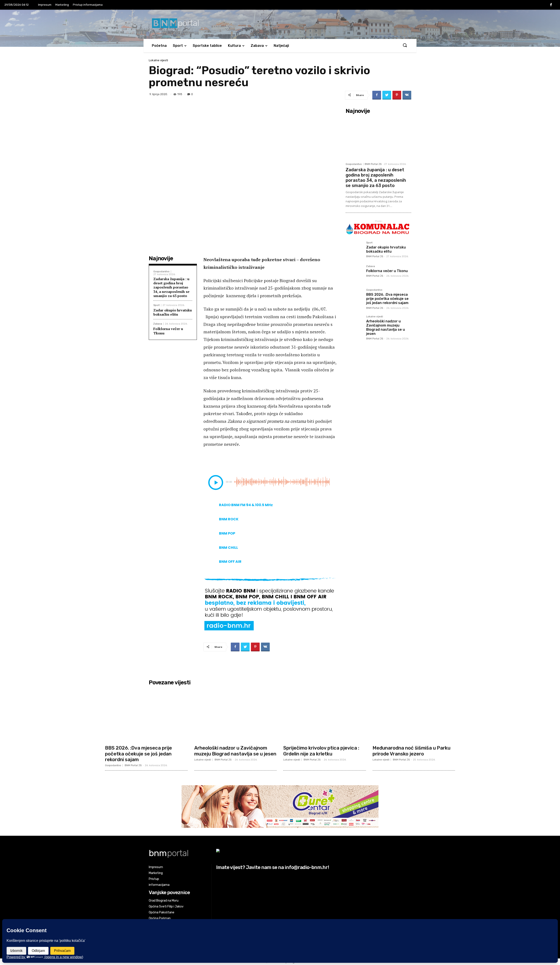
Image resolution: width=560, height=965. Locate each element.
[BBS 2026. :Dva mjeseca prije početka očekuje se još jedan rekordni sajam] (354, 297)
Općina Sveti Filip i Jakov (166, 906)
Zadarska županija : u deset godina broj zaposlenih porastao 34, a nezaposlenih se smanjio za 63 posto (171, 287)
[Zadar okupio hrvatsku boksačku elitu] (354, 250)
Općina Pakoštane (161, 912)
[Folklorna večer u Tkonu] (354, 273)
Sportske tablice (207, 46)
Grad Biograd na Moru (163, 900)
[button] (404, 45)
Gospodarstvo (161, 271)
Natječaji (281, 46)
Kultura (234, 46)
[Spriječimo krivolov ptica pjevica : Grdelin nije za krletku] (324, 715)
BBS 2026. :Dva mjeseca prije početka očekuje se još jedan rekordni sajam (387, 298)
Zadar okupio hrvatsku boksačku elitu (172, 312)
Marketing (62, 4)
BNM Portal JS (373, 164)
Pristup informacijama (88, 4)
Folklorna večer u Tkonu (168, 330)
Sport (178, 46)
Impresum (44, 4)
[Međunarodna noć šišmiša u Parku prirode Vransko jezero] (414, 715)
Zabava (257, 46)
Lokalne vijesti (158, 60)
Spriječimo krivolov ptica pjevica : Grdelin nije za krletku (321, 751)
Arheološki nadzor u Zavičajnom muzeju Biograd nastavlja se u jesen (385, 327)
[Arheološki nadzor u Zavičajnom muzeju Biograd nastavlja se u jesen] (354, 323)
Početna (159, 46)
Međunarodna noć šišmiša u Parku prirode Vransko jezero (411, 751)
